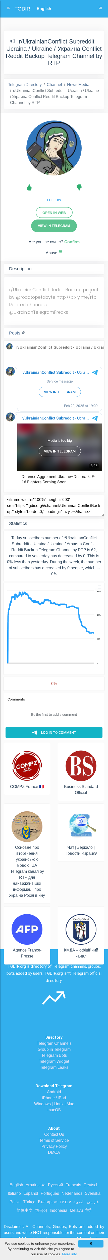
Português (50, 1193)
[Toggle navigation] (100, 9)
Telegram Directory (25, 84)
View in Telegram (54, 226)
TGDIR (22, 9)
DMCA (54, 1152)
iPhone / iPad (54, 1098)
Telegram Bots (54, 1055)
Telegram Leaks (54, 1067)
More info (69, 1254)
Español (30, 1193)
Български (48, 1202)
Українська (35, 1185)
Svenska (92, 1193)
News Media (78, 84)
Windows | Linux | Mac (54, 1104)
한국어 (41, 1210)
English (16, 1185)
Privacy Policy (54, 1146)
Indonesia (58, 1210)
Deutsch (91, 1185)
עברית (65, 1202)
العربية (78, 1202)
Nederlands (72, 1193)
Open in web (54, 213)
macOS (54, 1110)
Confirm (72, 242)
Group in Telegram (54, 1049)
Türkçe (29, 1202)
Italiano (14, 1193)
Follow (54, 200)
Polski (15, 1202)
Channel (54, 84)
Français (73, 1185)
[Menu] (99, 587)
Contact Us (54, 1134)
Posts (15, 333)
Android (54, 1092)
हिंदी (88, 1210)
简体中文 (25, 1210)
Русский (55, 1185)
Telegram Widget (54, 1061)
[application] (54, 627)
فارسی (93, 1202)
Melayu (76, 1210)
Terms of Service (54, 1140)
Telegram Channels (54, 1043)
